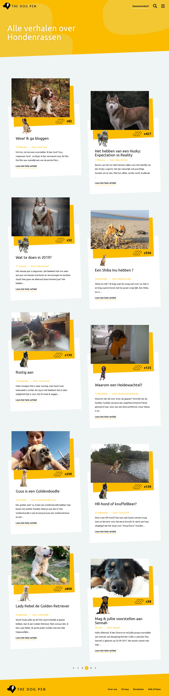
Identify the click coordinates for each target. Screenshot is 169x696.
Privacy (125, 689)
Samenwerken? (140, 6)
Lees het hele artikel (26, 166)
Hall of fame (154, 689)
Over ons (112, 689)
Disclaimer (138, 689)
